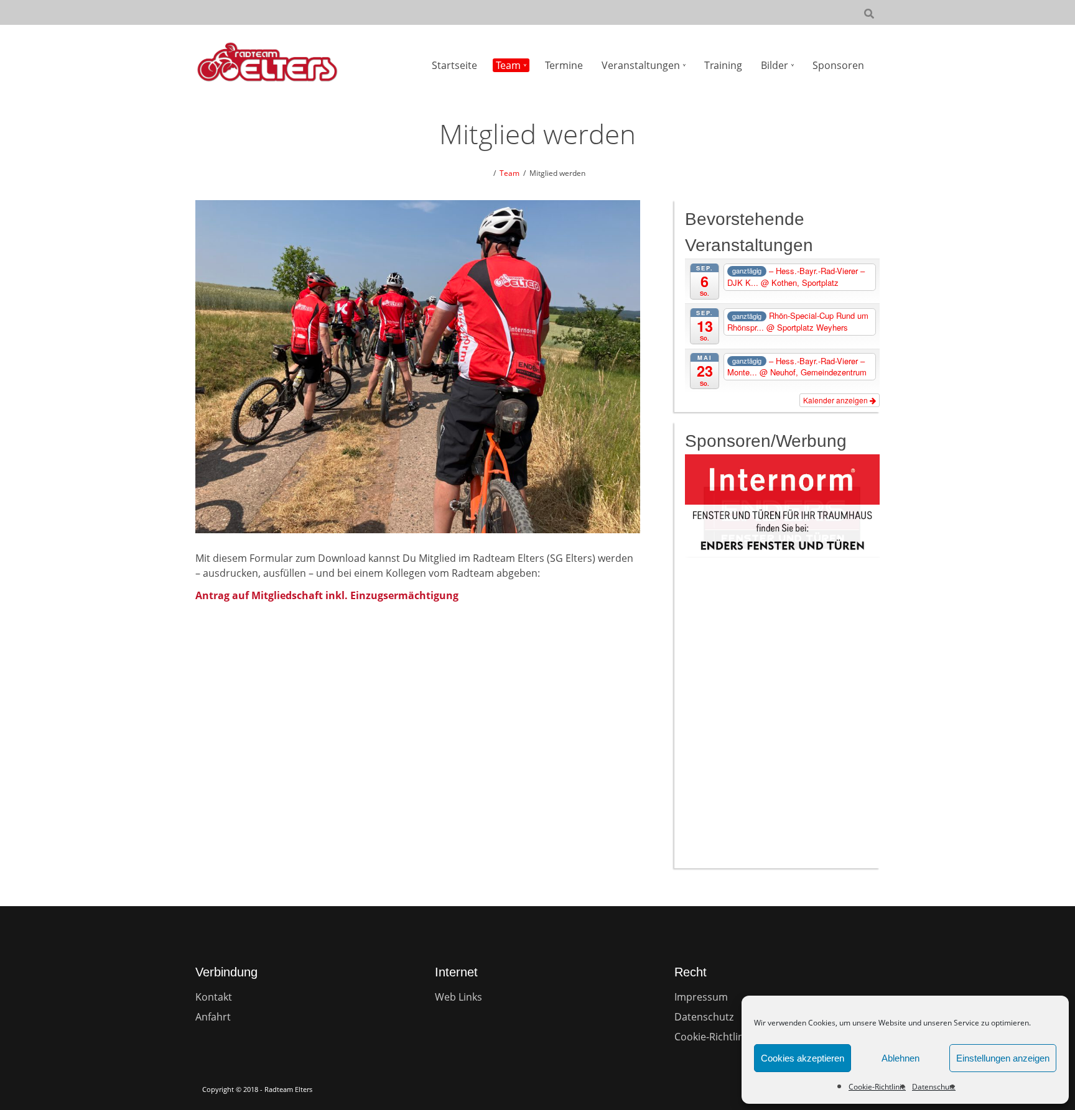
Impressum (701, 997)
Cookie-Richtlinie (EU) (724, 1036)
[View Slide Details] (782, 519)
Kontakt (213, 997)
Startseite (454, 65)
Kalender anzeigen (836, 400)
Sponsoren (838, 65)
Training (723, 65)
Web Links (458, 997)
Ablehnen (900, 1058)
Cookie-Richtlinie (877, 1086)
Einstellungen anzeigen (1002, 1058)
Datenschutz (934, 1086)
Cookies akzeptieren (802, 1058)
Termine (564, 65)
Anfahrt (213, 1017)
